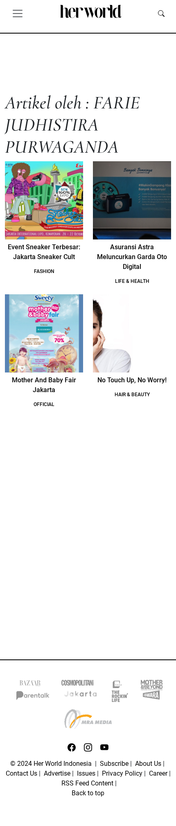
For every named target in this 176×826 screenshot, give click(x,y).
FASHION (44, 271)
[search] (161, 13)
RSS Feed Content (87, 783)
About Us (148, 763)
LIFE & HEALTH (132, 281)
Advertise (57, 773)
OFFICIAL (44, 404)
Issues (86, 773)
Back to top (88, 793)
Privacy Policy (122, 773)
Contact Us (21, 773)
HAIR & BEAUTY (132, 394)
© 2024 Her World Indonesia (51, 763)
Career (158, 773)
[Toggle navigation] (17, 13)
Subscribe (114, 763)
